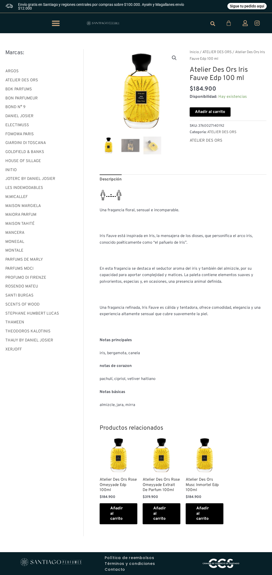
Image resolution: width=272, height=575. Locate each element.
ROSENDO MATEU (21, 286)
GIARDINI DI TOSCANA (25, 143)
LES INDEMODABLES (24, 188)
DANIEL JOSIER (19, 116)
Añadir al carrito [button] (116, 513)
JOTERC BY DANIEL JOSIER (30, 178)
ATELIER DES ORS (21, 80)
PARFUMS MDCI (19, 268)
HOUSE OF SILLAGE (23, 161)
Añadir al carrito (210, 112)
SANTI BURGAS (19, 295)
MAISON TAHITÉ (20, 223)
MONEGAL (14, 241)
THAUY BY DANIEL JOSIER (29, 340)
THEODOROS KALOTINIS (27, 331)
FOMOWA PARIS (19, 134)
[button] (55, 23)
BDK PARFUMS (18, 89)
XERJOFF (13, 349)
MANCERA (14, 232)
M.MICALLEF (16, 197)
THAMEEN (14, 322)
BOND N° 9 (15, 107)
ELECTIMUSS (17, 125)
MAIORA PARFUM (20, 214)
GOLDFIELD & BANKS (24, 152)
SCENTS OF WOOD (22, 304)
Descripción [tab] (111, 179)
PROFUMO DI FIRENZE (25, 277)
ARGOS (12, 71)
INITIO (11, 170)
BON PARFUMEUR (21, 98)
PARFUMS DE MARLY (24, 259)
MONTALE (14, 250)
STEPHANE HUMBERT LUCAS (32, 313)
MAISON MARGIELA (23, 206)
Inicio (194, 52)
